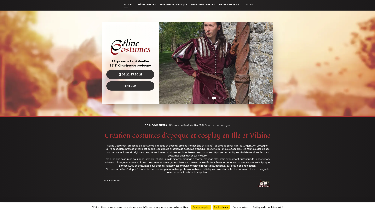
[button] (164, 63)
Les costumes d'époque (173, 4)
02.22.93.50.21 (131, 74)
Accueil (128, 4)
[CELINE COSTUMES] (130, 46)
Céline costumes (146, 4)
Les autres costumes (203, 4)
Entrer (130, 86)
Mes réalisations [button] (228, 4)
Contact (248, 4)
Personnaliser (240, 207)
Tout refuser (221, 207)
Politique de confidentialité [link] (268, 207)
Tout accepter (201, 207)
